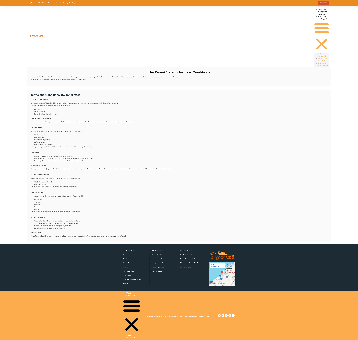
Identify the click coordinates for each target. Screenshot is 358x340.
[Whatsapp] (233, 315)
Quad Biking (322, 16)
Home (319, 7)
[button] (321, 36)
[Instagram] (226, 315)
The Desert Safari (152, 316)
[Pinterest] (229, 315)
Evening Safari (322, 9)
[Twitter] (223, 315)
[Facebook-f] (219, 315)
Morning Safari (322, 11)
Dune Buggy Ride (323, 19)
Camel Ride (321, 14)
